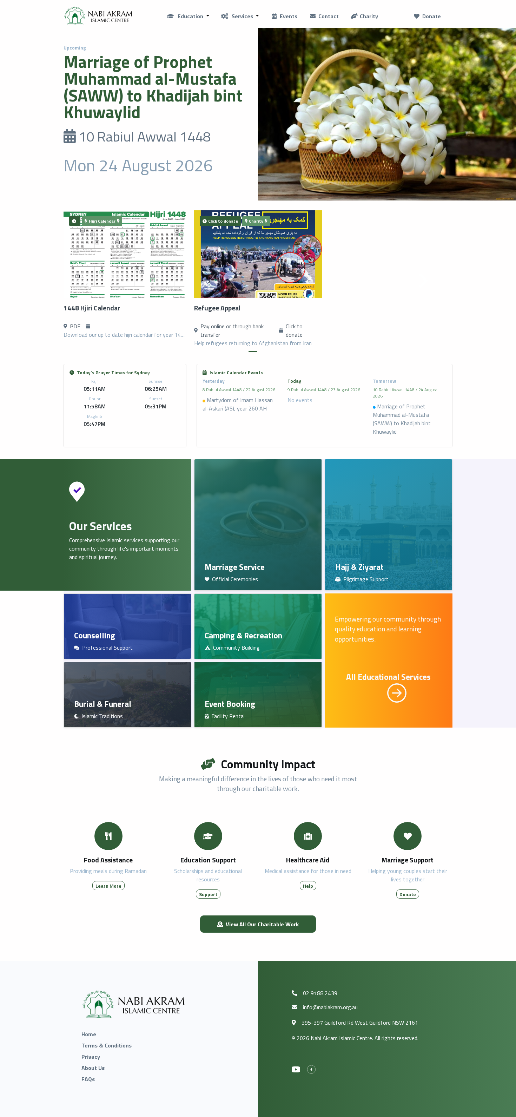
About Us (93, 1068)
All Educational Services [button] (388, 677)
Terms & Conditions (106, 1045)
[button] (188, 16)
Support (208, 894)
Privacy (90, 1056)
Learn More (108, 885)
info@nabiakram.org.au (330, 1007)
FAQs (88, 1079)
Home (88, 1034)
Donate (431, 16)
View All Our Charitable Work (262, 924)
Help (308, 885)
